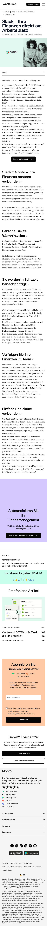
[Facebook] (12, 845)
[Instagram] (25, 845)
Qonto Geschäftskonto (26, 12)
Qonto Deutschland (35, 34)
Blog (13, 12)
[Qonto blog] (9, 4)
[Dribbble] (30, 845)
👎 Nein (28, 580)
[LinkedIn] (21, 845)
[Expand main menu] (43, 4)
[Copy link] (21, 182)
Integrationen (10, 14)
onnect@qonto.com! (27, 472)
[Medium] (35, 845)
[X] (16, 845)
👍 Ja (17, 580)
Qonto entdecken (33, 4)
